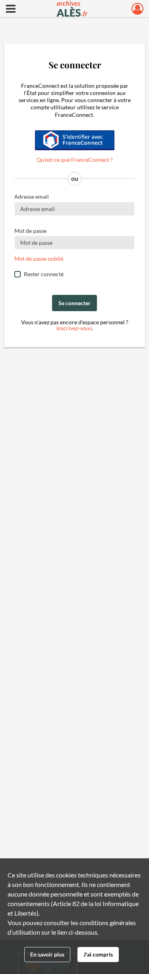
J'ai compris (98, 954)
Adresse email (31, 196)
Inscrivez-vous (74, 328)
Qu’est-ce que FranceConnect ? (75, 160)
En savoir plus (47, 954)
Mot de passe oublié (38, 258)
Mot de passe (30, 231)
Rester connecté (44, 274)
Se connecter (74, 303)
